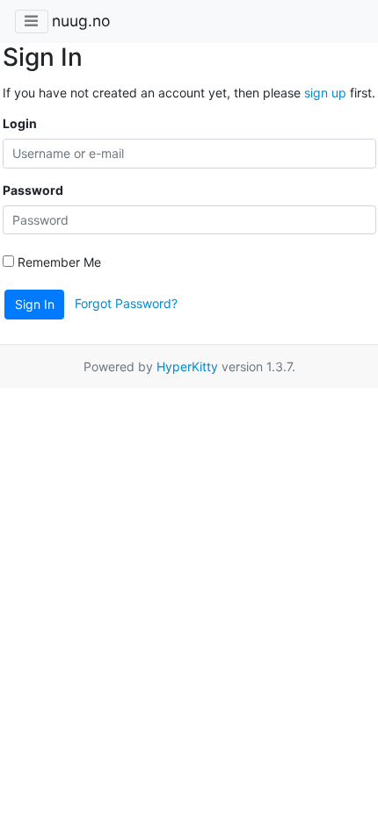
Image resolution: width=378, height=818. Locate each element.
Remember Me (57, 262)
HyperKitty (187, 366)
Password (33, 190)
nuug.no (81, 20)
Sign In (35, 304)
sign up (325, 92)
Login (20, 123)
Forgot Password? (126, 303)
